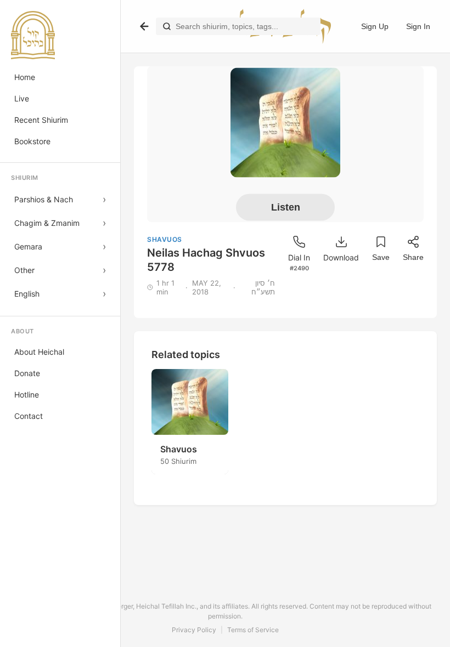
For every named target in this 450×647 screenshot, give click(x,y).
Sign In (418, 26)
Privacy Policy (194, 630)
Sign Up (375, 26)
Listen (285, 206)
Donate (27, 373)
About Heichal (39, 351)
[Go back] (144, 26)
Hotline (26, 394)
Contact (28, 416)
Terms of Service (253, 630)
